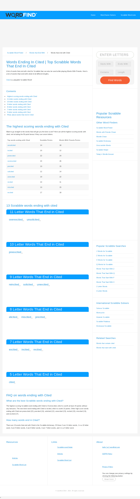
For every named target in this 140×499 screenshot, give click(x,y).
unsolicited (11, 145)
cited (12, 382)
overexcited (12, 161)
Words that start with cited (106, 348)
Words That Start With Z (105, 269)
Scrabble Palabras (103, 321)
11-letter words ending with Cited (19, 99)
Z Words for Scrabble (104, 255)
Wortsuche (100, 313)
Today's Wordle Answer (105, 154)
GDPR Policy (107, 454)
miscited (11, 187)
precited (10, 166)
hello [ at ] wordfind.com (111, 447)
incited (10, 150)
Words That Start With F (105, 278)
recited (10, 182)
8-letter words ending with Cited (19, 107)
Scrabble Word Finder (104, 128)
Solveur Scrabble (102, 308)
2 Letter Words (101, 286)
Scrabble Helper (102, 150)
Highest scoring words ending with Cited (22, 96)
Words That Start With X (105, 282)
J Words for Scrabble (104, 251)
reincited (14, 284)
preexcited (11, 156)
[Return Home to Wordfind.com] (21, 17)
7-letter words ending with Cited (19, 109)
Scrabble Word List (19, 465)
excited (10, 192)
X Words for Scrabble (104, 260)
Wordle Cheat (101, 137)
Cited (8, 80)
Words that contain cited (105, 343)
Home (93, 15)
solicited (11, 171)
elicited (13, 317)
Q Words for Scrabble (104, 264)
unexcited (11, 177)
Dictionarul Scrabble (103, 326)
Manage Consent (109, 479)
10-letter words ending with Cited (19, 102)
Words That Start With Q (105, 273)
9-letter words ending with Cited (19, 104)
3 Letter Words (101, 291)
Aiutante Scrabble (102, 317)
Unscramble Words (103, 145)
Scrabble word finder (65, 447)
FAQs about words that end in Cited (20, 115)
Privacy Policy (107, 467)
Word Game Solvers (108, 15)
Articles (15, 458)
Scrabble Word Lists (128, 15)
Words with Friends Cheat (106, 132)
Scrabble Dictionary (103, 141)
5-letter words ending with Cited (19, 112)
